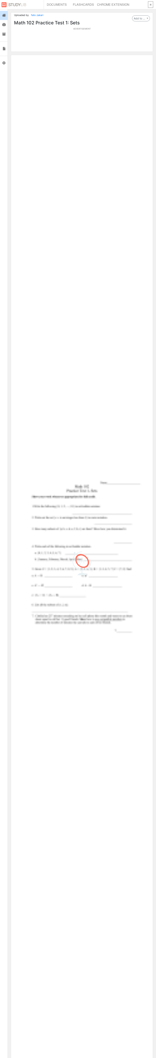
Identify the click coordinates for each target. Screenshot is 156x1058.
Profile (4, 63)
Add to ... (140, 18)
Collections (4, 34)
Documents (57, 4)
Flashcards (83, 4)
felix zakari (37, 15)
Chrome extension (113, 4)
